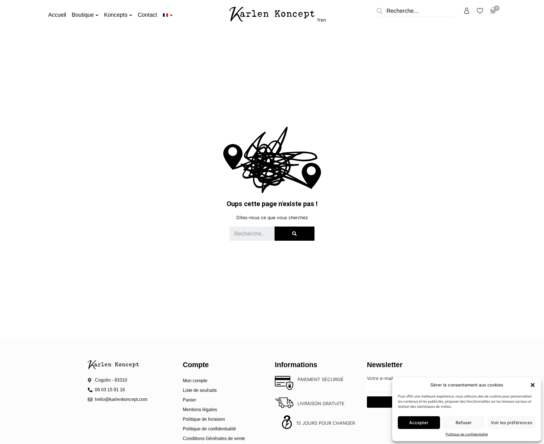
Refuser (464, 422)
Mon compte (195, 380)
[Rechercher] (294, 234)
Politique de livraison (204, 419)
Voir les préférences (511, 422)
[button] (533, 385)
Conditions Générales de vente (214, 438)
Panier (189, 400)
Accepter (418, 422)
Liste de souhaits (200, 390)
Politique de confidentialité (467, 434)
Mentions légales (200, 409)
